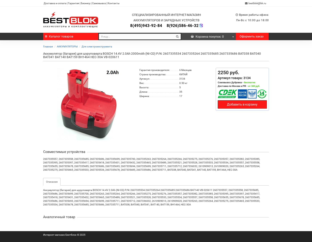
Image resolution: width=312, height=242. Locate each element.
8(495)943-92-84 (146, 25)
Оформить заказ (252, 36)
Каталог (61, 36)
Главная (48, 46)
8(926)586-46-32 (183, 25)
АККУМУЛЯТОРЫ (67, 46)
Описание (52, 181)
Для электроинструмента (97, 46)
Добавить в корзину (242, 104)
